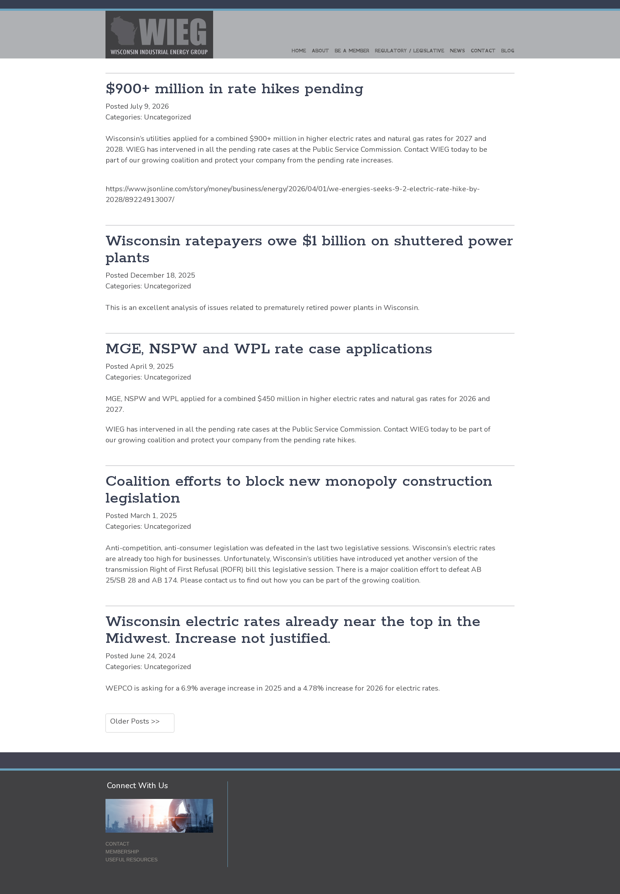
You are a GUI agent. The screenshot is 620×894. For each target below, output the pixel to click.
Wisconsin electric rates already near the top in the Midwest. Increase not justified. (292, 630)
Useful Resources (131, 859)
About (320, 51)
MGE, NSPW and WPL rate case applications (268, 349)
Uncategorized (167, 117)
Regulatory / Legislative (409, 51)
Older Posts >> (135, 721)
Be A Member (352, 51)
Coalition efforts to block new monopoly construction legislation (298, 490)
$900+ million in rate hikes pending (234, 89)
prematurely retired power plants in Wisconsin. (341, 307)
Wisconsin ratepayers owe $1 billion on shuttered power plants (309, 250)
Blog (507, 51)
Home (299, 51)
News (457, 51)
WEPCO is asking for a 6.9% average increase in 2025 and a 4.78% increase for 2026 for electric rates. (272, 688)
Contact (483, 51)
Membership (122, 852)
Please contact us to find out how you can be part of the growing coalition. (300, 580)
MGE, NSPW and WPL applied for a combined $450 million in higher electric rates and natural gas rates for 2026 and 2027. (297, 404)
